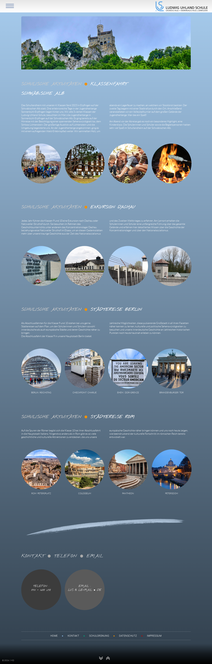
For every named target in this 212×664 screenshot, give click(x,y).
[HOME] (181, 10)
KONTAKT (73, 635)
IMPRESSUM (154, 635)
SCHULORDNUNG (99, 635)
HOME (54, 635)
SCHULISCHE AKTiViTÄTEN (51, 84)
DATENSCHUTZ (128, 635)
